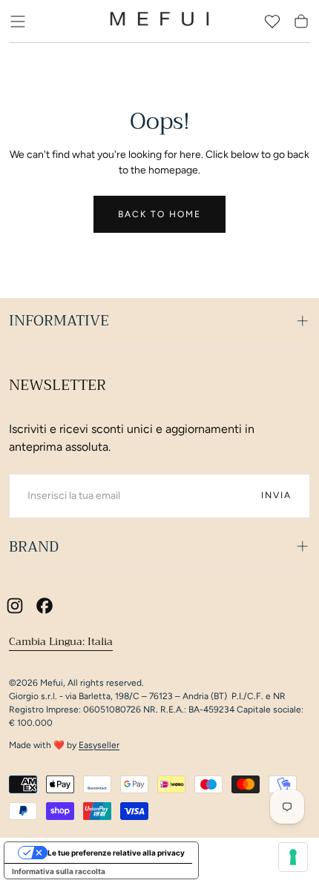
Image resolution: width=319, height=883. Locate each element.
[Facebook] (44, 605)
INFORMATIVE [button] (59, 320)
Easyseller (99, 745)
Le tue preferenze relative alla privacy (116, 852)
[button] (18, 21)
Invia (276, 495)
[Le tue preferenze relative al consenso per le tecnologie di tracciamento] (293, 857)
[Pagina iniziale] (159, 21)
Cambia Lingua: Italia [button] (61, 641)
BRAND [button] (34, 547)
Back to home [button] (159, 214)
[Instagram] (14, 605)
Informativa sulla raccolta (58, 871)
